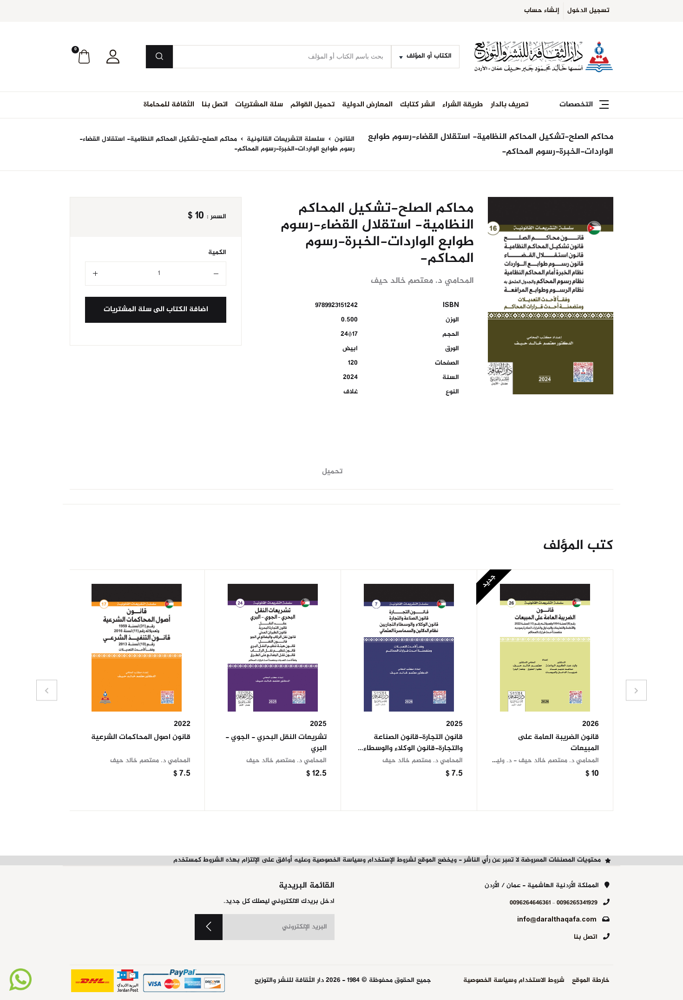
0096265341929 (577, 903)
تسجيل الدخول (588, 10)
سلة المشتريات (259, 104)
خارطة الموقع (591, 981)
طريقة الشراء (462, 104)
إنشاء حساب (541, 10)
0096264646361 (530, 903)
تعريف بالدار (509, 104)
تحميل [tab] (332, 471)
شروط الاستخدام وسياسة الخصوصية (514, 981)
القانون (344, 139)
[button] (113, 56)
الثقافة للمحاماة (169, 104)
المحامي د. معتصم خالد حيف (422, 760)
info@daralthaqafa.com (557, 920)
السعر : (216, 217)
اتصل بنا (215, 104)
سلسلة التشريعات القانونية (285, 139)
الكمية (217, 253)
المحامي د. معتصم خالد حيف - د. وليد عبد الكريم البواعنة (518, 760)
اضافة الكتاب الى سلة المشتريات (156, 309)
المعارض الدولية (367, 104)
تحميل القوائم (312, 104)
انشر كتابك (417, 104)
